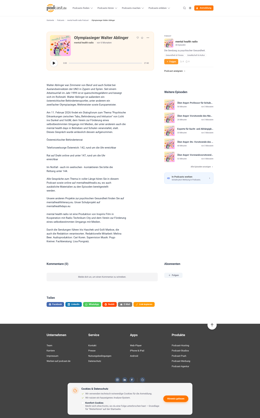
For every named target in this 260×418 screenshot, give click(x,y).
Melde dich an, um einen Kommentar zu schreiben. (102, 277)
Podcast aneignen (173, 71)
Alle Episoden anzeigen (201, 167)
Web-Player (136, 345)
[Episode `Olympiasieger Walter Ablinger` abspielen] (54, 63)
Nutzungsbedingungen (99, 356)
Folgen (172, 61)
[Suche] (184, 8)
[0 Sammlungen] (142, 37)
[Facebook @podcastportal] (132, 379)
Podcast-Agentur (180, 366)
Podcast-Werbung (181, 361)
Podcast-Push (179, 356)
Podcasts (60, 20)
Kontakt (92, 345)
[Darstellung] (190, 8)
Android (134, 356)
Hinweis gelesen (175, 398)
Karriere (51, 350)
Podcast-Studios (180, 350)
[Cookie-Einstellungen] (142, 379)
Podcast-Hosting (180, 345)
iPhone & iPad (137, 350)
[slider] (105, 63)
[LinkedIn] (124, 379)
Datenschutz (94, 361)
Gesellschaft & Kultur (196, 55)
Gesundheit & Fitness (174, 55)
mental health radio (84, 42)
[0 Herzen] (138, 38)
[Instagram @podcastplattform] (117, 379)
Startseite (50, 20)
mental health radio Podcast (78, 20)
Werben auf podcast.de (58, 361)
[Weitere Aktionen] (147, 37)
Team (49, 345)
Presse (91, 350)
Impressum (52, 356)
